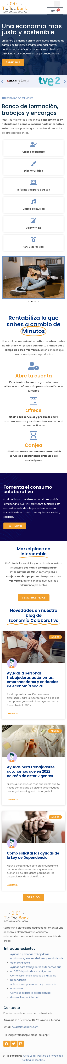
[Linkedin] (21, 1044)
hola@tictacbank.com (25, 1027)
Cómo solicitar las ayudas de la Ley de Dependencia (33, 855)
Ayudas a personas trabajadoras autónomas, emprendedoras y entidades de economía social (32, 679)
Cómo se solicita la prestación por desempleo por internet (30, 995)
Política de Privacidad (50, 1055)
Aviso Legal (29, 1055)
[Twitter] (13, 1044)
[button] (57, 4)
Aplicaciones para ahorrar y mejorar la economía (33, 986)
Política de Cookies (33, 1060)
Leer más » (12, 713)
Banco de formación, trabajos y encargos (30, 109)
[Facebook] (6, 1044)
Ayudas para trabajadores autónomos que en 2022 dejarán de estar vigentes (31, 771)
